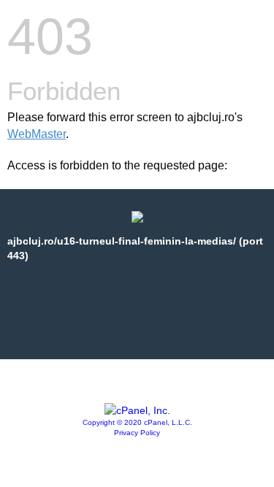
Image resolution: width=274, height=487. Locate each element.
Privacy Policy (137, 433)
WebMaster (36, 134)
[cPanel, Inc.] (137, 410)
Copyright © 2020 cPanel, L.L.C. (137, 422)
